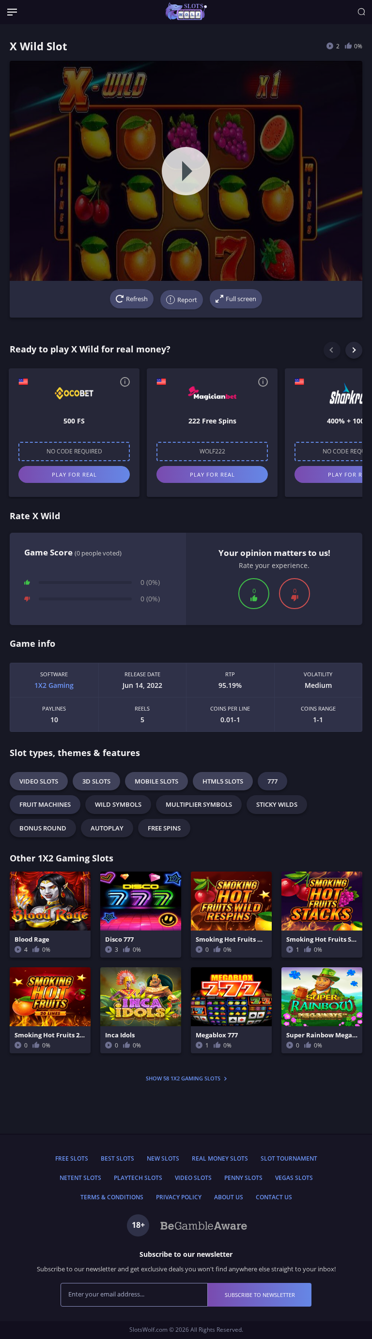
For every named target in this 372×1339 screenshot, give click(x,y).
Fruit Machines (45, 804)
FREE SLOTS (71, 1158)
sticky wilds (276, 804)
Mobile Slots (156, 781)
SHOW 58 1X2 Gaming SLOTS (184, 1078)
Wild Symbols (118, 804)
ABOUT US (228, 1197)
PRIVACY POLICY (179, 1197)
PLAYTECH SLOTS (138, 1178)
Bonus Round (42, 828)
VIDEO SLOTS (193, 1178)
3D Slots (96, 781)
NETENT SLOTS (80, 1178)
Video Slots (38, 781)
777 (272, 781)
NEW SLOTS (163, 1158)
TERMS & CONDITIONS (111, 1197)
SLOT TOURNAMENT (289, 1158)
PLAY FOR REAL (74, 474)
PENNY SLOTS (243, 1178)
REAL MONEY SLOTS (220, 1158)
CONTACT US (274, 1197)
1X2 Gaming (54, 685)
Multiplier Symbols (199, 804)
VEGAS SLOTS (294, 1178)
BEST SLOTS (117, 1158)
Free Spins (164, 828)
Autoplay (107, 828)
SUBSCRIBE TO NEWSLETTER (260, 1294)
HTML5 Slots (222, 781)
